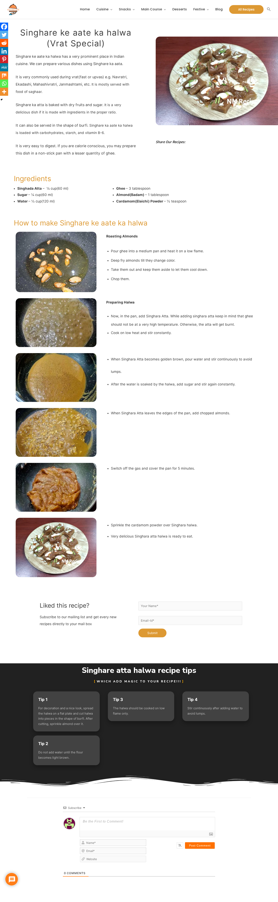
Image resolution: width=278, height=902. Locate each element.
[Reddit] (4, 43)
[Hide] (1, 99)
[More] (4, 92)
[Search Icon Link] (269, 9)
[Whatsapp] (4, 83)
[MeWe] (4, 67)
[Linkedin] (4, 51)
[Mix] (4, 75)
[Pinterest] (4, 59)
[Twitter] (4, 35)
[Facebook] (4, 27)
